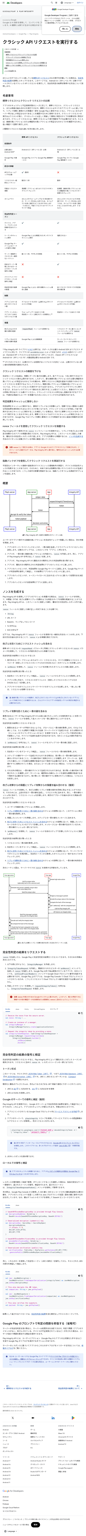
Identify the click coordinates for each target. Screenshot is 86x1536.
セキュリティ (7, 1437)
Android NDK (35, 1475)
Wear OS (61, 1433)
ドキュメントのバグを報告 (67, 1464)
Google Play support (65, 1468)
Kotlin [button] (7, 1009)
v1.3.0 (64, 352)
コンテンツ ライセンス (40, 1404)
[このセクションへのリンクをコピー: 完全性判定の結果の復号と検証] (42, 1055)
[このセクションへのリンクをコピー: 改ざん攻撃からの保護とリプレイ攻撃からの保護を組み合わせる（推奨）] (78, 785)
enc (33, 1089)
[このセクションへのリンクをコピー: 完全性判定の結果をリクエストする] (48, 952)
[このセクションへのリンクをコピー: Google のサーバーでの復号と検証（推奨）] (48, 1099)
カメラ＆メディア (36, 1441)
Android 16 (7, 1464)
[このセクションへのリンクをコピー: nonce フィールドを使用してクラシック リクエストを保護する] (67, 426)
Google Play (9, 11)
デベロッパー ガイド (37, 1464)
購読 (35, 1525)
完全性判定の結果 (38, 1314)
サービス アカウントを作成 (66, 1112)
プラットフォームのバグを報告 (69, 1461)
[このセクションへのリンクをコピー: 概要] (10, 483)
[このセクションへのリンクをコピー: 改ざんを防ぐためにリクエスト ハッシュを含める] (54, 644)
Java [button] (17, 1009)
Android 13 (6, 1475)
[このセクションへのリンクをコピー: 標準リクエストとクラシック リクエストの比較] (52, 101)
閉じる (65, 29)
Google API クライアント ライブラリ (66, 1143)
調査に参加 (62, 1472)
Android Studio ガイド (38, 1461)
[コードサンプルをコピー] (82, 1013)
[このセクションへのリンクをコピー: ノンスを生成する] (26, 592)
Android (6, 1430)
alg (15, 1089)
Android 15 (6, 1468)
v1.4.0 (30, 349)
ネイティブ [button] (54, 1009)
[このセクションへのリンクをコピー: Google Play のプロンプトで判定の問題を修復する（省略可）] (80, 1323)
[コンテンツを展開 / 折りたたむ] (18, 49)
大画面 (60, 1430)
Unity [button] (27, 1009)
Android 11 (6, 1482)
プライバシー (35, 1444)
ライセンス (18, 1519)
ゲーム (32, 1430)
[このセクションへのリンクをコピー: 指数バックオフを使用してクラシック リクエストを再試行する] (67, 461)
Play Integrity (26, 11)
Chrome (5, 1500)
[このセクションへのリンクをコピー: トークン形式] (18, 1069)
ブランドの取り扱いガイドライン (36, 1519)
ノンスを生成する (76, 436)
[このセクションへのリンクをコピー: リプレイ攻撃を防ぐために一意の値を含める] (49, 711)
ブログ (5, 1448)
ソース (5, 1441)
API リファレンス (36, 1468)
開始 (77, 29)
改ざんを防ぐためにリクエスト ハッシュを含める (27, 822)
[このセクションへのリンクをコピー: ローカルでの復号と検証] (29, 1163)
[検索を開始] (52, 2)
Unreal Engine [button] (39, 1009)
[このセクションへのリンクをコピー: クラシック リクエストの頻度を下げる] (43, 371)
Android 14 (7, 1472)
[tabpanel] (43, 1029)
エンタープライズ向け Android (13, 1433)
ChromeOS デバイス (65, 1437)
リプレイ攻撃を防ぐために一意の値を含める (25, 811)
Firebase (6, 1504)
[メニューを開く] (3, 2)
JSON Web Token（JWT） (38, 1074)
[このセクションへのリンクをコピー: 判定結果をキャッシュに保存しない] (40, 401)
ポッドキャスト (8, 1451)
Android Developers (9, 34)
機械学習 (33, 1433)
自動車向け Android (65, 1441)
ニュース (6, 1444)
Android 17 (6, 1461)
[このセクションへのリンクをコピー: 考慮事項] (15, 96)
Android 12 (6, 1479)
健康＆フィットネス (37, 1437)
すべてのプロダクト (10, 1511)
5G (31, 1448)
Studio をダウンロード (38, 1472)
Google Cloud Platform (11, 1508)
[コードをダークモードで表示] (79, 1013)
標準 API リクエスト (41, 78)
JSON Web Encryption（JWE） (19, 1077)
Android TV (62, 1444)
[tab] (8, 1009)
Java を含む (63, 1146)
